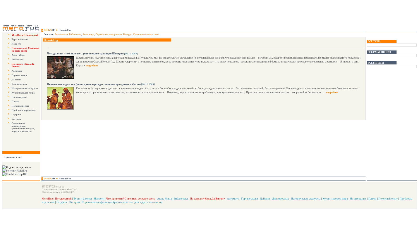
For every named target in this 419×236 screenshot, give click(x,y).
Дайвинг (16, 79)
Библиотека (18, 59)
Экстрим (16, 119)
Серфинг (16, 114)
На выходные (19, 97)
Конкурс (127, 34)
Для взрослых (19, 84)
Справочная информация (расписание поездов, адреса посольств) (23, 127)
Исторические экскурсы (25, 88)
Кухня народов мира (23, 92)
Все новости (61, 34)
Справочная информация (109, 34)
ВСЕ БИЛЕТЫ (376, 62)
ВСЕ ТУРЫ (374, 41)
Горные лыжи (19, 75)
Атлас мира (88, 34)
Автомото (17, 70)
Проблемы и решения (24, 110)
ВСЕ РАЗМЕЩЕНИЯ (379, 52)
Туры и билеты (20, 39)
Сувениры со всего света (146, 34)
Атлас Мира (18, 55)
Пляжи (15, 101)
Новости (16, 43)
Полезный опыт (20, 105)
